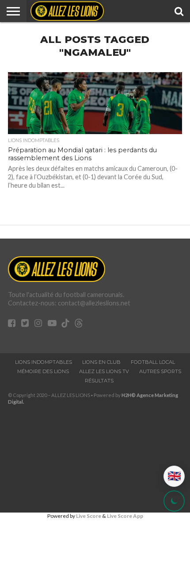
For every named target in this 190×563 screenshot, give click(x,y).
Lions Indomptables (43, 362)
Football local (153, 362)
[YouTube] (52, 324)
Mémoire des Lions (43, 371)
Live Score (88, 516)
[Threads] (78, 324)
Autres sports (160, 371)
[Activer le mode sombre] (174, 501)
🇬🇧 (174, 476)
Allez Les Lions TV (104, 371)
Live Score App (125, 516)
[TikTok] (65, 324)
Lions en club (101, 362)
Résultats (99, 381)
